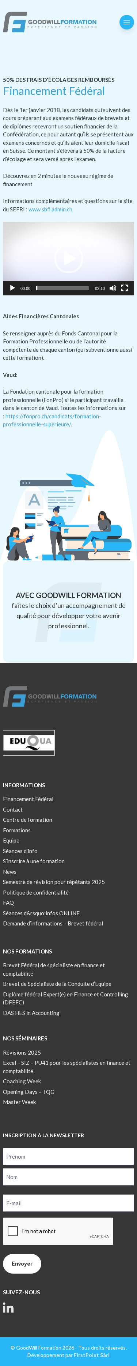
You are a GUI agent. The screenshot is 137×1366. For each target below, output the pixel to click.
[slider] (62, 288)
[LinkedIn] (9, 1308)
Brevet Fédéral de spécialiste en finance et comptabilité (54, 969)
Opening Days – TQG (28, 1091)
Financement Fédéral (28, 799)
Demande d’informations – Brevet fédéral (53, 923)
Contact (13, 809)
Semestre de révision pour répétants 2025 (54, 882)
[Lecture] (12, 288)
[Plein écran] (124, 288)
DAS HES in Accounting (31, 1012)
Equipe (11, 840)
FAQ (8, 902)
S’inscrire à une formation (34, 861)
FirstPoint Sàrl (92, 1355)
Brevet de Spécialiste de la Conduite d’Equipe (57, 983)
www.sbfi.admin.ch (49, 209)
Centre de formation (27, 819)
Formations (17, 830)
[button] (68, 258)
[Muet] (113, 288)
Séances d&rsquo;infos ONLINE (41, 913)
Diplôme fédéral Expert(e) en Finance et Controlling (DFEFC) (65, 998)
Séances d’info (20, 851)
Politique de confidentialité (36, 892)
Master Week (19, 1102)
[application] (68, 258)
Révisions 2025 (22, 1052)
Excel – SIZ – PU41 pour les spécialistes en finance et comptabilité (66, 1066)
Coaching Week (22, 1081)
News (9, 871)
